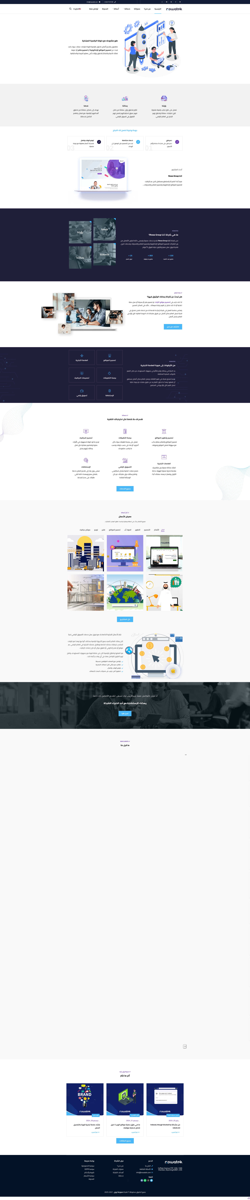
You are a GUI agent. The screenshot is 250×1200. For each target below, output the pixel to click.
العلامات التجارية (164, 463)
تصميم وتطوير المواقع (164, 437)
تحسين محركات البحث (173, 1115)
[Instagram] (176, 2)
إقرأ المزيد (174, 1132)
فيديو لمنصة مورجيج (131, 563)
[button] (248, 1198)
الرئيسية (157, 8)
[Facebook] (171, 2)
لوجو (96, 530)
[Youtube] (167, 2)
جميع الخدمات (125, 488)
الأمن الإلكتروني (135, 1115)
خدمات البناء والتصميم (91, 602)
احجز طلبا (125, 713)
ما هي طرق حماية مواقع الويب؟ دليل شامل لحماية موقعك (125, 1126)
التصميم (147, 530)
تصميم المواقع (114, 530)
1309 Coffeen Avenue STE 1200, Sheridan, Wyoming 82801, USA (170, 1168)
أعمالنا (116, 8)
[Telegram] (180, 2)
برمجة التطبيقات (125, 437)
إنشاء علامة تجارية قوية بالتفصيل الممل (87, 1126)
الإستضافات (86, 466)
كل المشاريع (125, 619)
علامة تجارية (96, 1115)
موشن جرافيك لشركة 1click (168, 602)
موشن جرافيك (85, 530)
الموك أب (127, 530)
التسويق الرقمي (125, 466)
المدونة (105, 8)
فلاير (103, 530)
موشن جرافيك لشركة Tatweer (88, 563)
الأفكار (156, 530)
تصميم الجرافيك (85, 437)
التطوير (137, 530)
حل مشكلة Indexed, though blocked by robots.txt (165, 1126)
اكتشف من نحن (173, 326)
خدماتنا (127, 8)
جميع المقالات (125, 1140)
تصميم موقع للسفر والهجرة (168, 563)
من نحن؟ (147, 8)
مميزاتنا (137, 8)
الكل (162, 530)
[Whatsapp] (162, 2)
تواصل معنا (93, 8)
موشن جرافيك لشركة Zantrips (127, 602)
